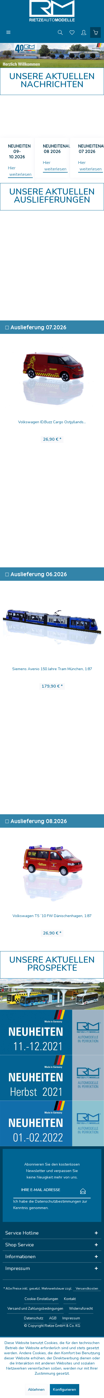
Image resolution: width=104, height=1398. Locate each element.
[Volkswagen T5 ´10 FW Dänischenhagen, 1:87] (52, 865)
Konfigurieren (64, 1389)
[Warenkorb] (95, 32)
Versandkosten (87, 1288)
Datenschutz (33, 1318)
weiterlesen (20, 174)
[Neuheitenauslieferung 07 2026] (87, 116)
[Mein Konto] (84, 32)
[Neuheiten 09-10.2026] (17, 116)
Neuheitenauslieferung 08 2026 (56, 148)
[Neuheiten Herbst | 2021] (52, 1078)
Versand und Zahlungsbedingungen (35, 1308)
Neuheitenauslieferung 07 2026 (91, 148)
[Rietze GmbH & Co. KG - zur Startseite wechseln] (52, 10)
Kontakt (70, 1299)
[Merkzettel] (72, 32)
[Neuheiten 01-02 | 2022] (52, 1123)
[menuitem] (8, 32)
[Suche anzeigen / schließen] (60, 32)
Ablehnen (36, 1389)
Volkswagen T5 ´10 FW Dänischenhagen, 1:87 (52, 915)
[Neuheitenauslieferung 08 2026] (52, 116)
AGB (53, 1318)
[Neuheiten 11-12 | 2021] (52, 1032)
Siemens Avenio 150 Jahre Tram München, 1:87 (52, 668)
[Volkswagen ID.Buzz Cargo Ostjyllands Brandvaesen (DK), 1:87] (52, 371)
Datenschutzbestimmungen (58, 1201)
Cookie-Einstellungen (41, 1299)
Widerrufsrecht (81, 1308)
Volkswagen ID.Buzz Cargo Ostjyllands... (52, 422)
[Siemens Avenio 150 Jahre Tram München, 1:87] (52, 618)
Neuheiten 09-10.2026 (19, 151)
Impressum (71, 1318)
